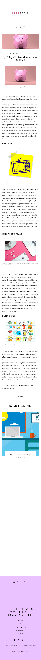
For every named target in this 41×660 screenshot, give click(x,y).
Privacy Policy (20, 627)
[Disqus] (20, 493)
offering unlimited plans (20, 291)
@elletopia (22, 581)
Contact (20, 630)
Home (20, 620)
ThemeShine (25, 651)
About (21, 624)
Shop (20, 634)
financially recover (14, 116)
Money (22, 396)
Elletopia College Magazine (20, 612)
